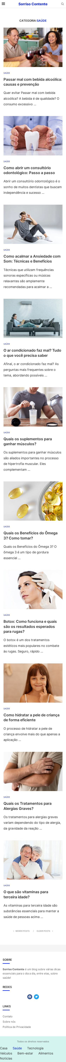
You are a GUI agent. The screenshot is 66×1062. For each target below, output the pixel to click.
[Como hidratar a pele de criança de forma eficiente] (33, 683)
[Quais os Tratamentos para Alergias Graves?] (33, 771)
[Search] (62, 4)
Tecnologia (35, 1048)
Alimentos (45, 1053)
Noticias (6, 1058)
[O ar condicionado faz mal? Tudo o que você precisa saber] (33, 318)
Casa (3, 1048)
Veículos (6, 1053)
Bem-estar (25, 1053)
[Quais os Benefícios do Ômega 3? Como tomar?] (33, 501)
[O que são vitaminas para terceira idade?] (33, 859)
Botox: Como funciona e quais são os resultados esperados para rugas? (30, 626)
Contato (7, 1016)
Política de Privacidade (17, 1027)
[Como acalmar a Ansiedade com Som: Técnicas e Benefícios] (33, 224)
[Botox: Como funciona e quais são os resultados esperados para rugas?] (33, 589)
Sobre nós (9, 1021)
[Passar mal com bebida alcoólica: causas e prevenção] (33, 47)
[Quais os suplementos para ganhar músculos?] (33, 406)
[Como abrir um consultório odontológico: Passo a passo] (33, 135)
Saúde (17, 1048)
